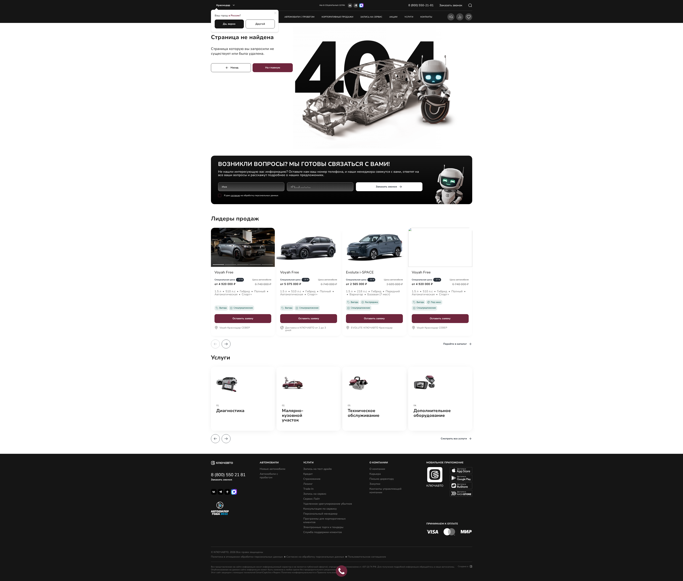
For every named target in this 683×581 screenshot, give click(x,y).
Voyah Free (224, 272)
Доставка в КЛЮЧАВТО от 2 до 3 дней (305, 329)
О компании (377, 469)
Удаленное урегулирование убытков (327, 503)
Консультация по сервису (320, 508)
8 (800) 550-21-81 (421, 5)
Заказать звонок (386, 186)
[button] (226, 344)
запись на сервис (371, 16)
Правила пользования (328, 572)
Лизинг (308, 484)
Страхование (312, 479)
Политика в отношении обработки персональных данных (247, 557)
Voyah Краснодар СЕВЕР (234, 328)
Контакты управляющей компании (385, 490)
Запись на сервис (314, 494)
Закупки (374, 484)
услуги (408, 16)
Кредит (308, 474)
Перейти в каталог (455, 344)
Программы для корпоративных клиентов (324, 520)
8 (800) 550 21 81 (228, 475)
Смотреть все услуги (454, 438)
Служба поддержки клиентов (322, 532)
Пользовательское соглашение (367, 557)
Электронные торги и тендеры (323, 527)
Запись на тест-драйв (317, 469)
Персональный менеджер (320, 513)
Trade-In (308, 489)
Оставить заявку (242, 318)
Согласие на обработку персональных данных (315, 557)
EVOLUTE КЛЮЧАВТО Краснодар (372, 328)
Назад (234, 67)
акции (393, 16)
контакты (426, 16)
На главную (272, 67)
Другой (260, 24)
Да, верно (229, 24)
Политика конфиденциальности (298, 572)
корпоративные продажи (337, 16)
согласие (235, 195)
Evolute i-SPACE (360, 272)
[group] (243, 399)
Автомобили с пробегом (299, 16)
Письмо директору (381, 479)
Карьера (375, 474)
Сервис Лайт (311, 499)
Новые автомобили (272, 469)
